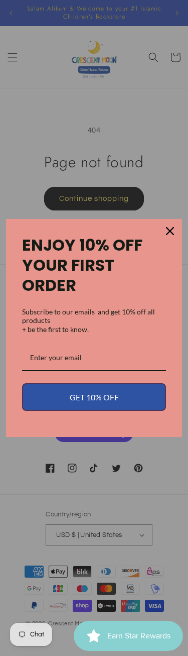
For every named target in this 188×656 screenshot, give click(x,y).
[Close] (170, 231)
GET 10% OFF (94, 397)
